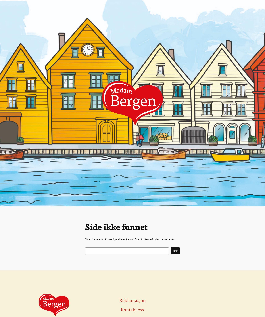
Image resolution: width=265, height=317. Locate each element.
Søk (175, 250)
